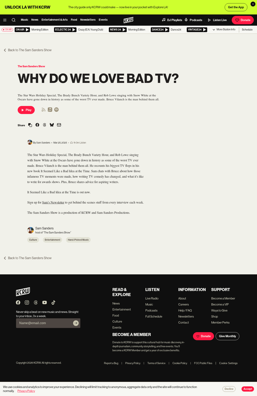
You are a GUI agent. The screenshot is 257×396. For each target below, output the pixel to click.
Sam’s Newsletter (53, 202)
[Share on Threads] (45, 125)
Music (24, 19)
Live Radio (151, 298)
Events (103, 19)
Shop (214, 316)
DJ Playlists (174, 20)
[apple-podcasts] (50, 111)
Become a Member (223, 298)
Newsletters (88, 19)
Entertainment (52, 239)
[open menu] (6, 20)
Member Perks (220, 322)
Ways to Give (219, 310)
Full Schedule (153, 316)
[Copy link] (30, 125)
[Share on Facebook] (37, 125)
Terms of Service (154, 363)
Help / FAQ (185, 310)
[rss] (43, 111)
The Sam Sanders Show (31, 66)
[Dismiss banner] (253, 4)
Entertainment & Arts (55, 19)
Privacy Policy (130, 363)
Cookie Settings (228, 363)
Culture (33, 239)
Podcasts (196, 20)
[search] (14, 20)
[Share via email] (59, 125)
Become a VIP (220, 304)
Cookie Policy (178, 363)
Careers (183, 304)
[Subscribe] (76, 323)
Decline (229, 389)
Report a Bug (111, 363)
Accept (248, 389)
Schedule (247, 29)
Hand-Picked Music (78, 239)
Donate (245, 20)
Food (74, 19)
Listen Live (220, 20)
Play (28, 110)
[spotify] (56, 111)
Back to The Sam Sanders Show (30, 50)
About (182, 298)
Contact (183, 322)
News (34, 19)
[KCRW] (23, 295)
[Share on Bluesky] (52, 125)
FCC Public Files (201, 363)
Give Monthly (227, 336)
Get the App (236, 7)
